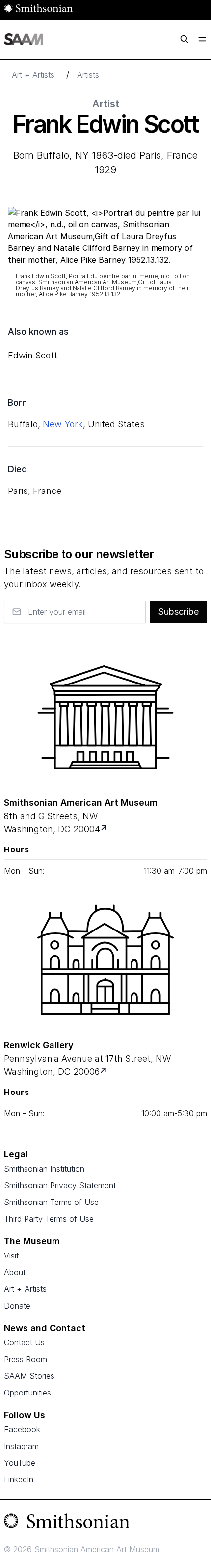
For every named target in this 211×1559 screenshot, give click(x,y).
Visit (11, 1255)
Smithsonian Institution (44, 1169)
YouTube (19, 1463)
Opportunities (27, 1392)
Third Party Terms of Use (49, 1219)
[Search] (184, 39)
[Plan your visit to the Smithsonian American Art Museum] (105, 717)
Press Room (25, 1359)
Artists (88, 75)
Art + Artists (33, 75)
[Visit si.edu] (105, 1523)
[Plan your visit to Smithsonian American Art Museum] (105, 829)
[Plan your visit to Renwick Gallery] (104, 1072)
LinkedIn (18, 1479)
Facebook (22, 1429)
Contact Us (24, 1342)
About (15, 1272)
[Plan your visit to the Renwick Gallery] (105, 960)
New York (63, 424)
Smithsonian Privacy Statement (60, 1185)
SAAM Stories (29, 1376)
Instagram (21, 1446)
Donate (17, 1306)
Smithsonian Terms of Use (51, 1202)
